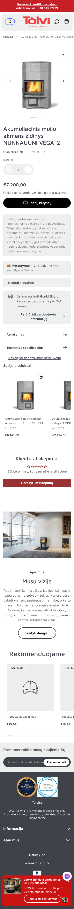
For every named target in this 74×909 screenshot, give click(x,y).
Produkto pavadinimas (21, 716)
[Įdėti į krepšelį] (41, 377)
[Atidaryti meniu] (10, 21)
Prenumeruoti (56, 762)
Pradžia (8, 36)
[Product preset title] (30, 687)
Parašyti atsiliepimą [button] (37, 483)
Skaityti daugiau (37, 633)
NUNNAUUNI (13, 152)
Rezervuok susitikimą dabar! (37, 4)
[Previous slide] (11, 81)
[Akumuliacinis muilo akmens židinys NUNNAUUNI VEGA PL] (25, 392)
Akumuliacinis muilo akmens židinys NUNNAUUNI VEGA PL (24, 421)
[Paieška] (56, 21)
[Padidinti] (63, 54)
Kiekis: (8, 160)
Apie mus (11, 840)
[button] (67, 877)
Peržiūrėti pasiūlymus (42, 898)
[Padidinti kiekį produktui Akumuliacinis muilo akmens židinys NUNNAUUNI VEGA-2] (28, 170)
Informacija (13, 828)
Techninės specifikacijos (25, 347)
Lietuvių (34, 854)
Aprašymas (15, 334)
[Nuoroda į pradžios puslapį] (26, 787)
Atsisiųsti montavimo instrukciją (34, 358)
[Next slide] (63, 81)
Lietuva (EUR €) (34, 863)
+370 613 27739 (47, 8)
